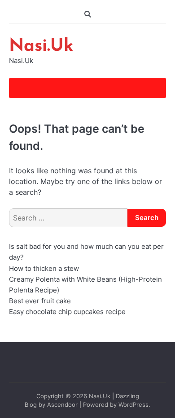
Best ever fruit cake (40, 301)
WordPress (133, 404)
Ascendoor (62, 404)
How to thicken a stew (44, 269)
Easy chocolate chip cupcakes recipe (67, 312)
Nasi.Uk (41, 46)
